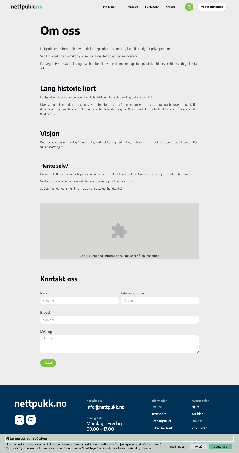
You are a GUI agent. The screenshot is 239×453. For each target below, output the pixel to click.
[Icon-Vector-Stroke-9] (30, 419)
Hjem (195, 407)
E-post (45, 312)
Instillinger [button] (177, 446)
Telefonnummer (132, 293)
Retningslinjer (161, 421)
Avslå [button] (199, 446)
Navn (44, 293)
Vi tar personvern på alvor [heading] (26, 438)
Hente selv (152, 6)
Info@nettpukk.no (105, 407)
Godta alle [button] (220, 446)
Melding (46, 332)
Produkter (109, 6)
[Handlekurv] (189, 7)
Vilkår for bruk (162, 428)
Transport (132, 6)
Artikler (170, 6)
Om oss (156, 407)
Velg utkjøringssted (212, 6)
